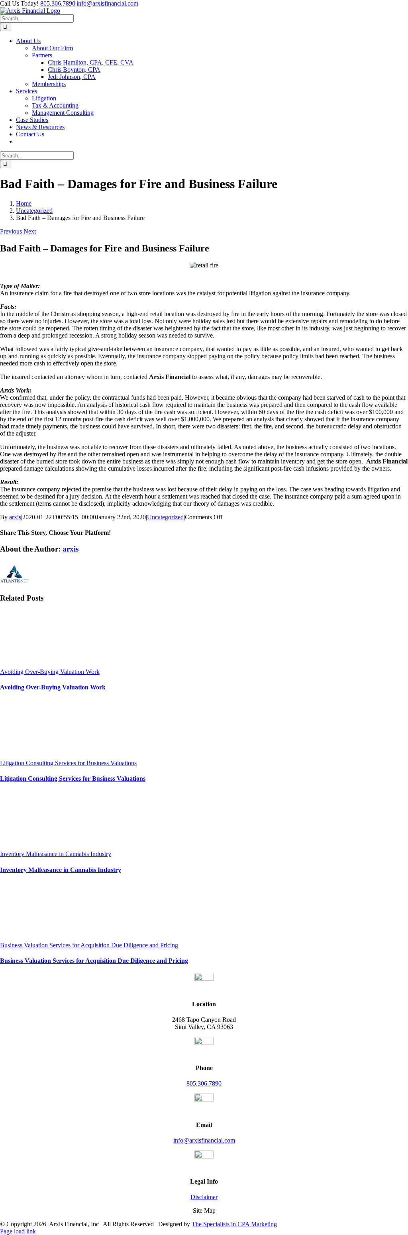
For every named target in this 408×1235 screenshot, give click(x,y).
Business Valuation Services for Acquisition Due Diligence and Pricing (89, 945)
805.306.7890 (57, 3)
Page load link (18, 1231)
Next (30, 231)
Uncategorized (165, 517)
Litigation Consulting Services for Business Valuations (68, 763)
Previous (11, 231)
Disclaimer (204, 1197)
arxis (15, 517)
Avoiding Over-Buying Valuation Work (50, 671)
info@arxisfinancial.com (107, 3)
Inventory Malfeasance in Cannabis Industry (55, 853)
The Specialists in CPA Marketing (234, 1224)
